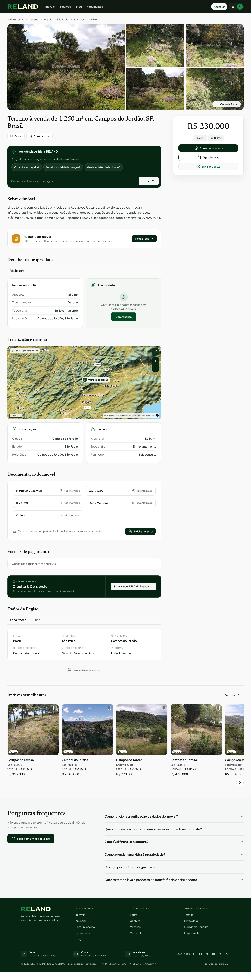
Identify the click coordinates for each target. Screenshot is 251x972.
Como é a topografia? (26, 167)
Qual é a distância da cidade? (103, 167)
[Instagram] (194, 954)
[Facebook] (200, 954)
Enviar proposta (211, 166)
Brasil (47, 19)
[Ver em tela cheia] (155, 351)
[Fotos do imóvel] (66, 67)
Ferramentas (95, 6)
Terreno (33, 19)
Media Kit (135, 933)
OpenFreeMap (110, 415)
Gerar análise (124, 316)
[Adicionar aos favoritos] (54, 708)
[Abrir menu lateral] (236, 6)
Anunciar (219, 6)
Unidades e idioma (218, 963)
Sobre (133, 914)
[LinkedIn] (207, 954)
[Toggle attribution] (157, 415)
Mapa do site (192, 933)
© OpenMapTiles (124, 415)
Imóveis (50, 6)
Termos (188, 914)
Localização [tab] (18, 619)
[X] (220, 954)
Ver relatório (142, 238)
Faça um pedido (85, 926)
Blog (79, 6)
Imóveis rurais (15, 19)
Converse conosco (211, 148)
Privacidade (191, 920)
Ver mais (230, 695)
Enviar (146, 181)
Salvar (18, 136)
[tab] (17, 270)
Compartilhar (42, 136)
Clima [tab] (36, 619)
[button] (84, 238)
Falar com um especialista (33, 838)
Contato (135, 920)
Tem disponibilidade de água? (63, 167)
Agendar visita (211, 157)
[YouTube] (214, 954)
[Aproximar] (155, 360)
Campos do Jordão (85, 19)
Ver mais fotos (229, 104)
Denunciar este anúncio (87, 670)
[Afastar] (155, 368)
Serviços (65, 6)
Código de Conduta (196, 926)
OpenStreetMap (147, 415)
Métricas (135, 926)
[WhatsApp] (227, 954)
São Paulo (62, 19)
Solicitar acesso (143, 531)
